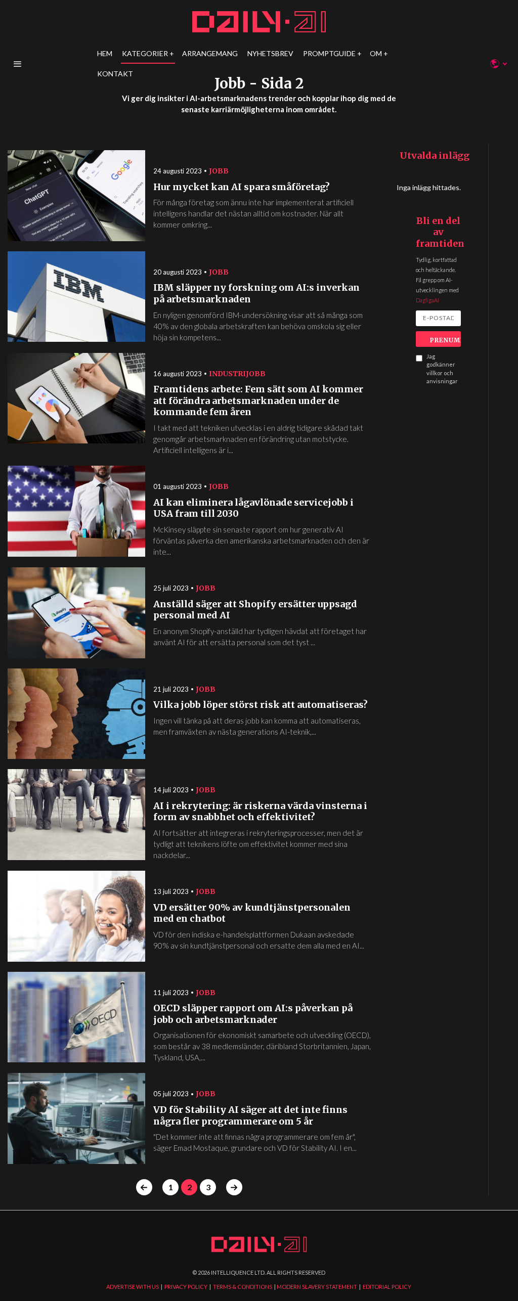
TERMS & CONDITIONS (242, 1286)
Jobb (219, 170)
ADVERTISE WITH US (132, 1286)
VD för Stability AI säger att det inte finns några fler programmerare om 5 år (250, 1115)
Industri (227, 373)
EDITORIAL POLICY (387, 1286)
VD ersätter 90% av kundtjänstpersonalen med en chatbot (252, 913)
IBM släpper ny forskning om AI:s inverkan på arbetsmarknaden (256, 293)
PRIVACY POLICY (185, 1286)
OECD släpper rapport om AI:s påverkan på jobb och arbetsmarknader (253, 1014)
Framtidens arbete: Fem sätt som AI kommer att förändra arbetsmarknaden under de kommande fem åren (258, 401)
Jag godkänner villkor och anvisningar (442, 369)
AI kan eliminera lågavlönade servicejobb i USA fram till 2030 (253, 508)
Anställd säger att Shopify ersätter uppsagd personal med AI (255, 610)
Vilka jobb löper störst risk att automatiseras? (260, 704)
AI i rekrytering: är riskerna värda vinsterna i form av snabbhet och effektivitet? (260, 811)
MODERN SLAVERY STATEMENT (317, 1286)
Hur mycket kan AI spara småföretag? (241, 187)
